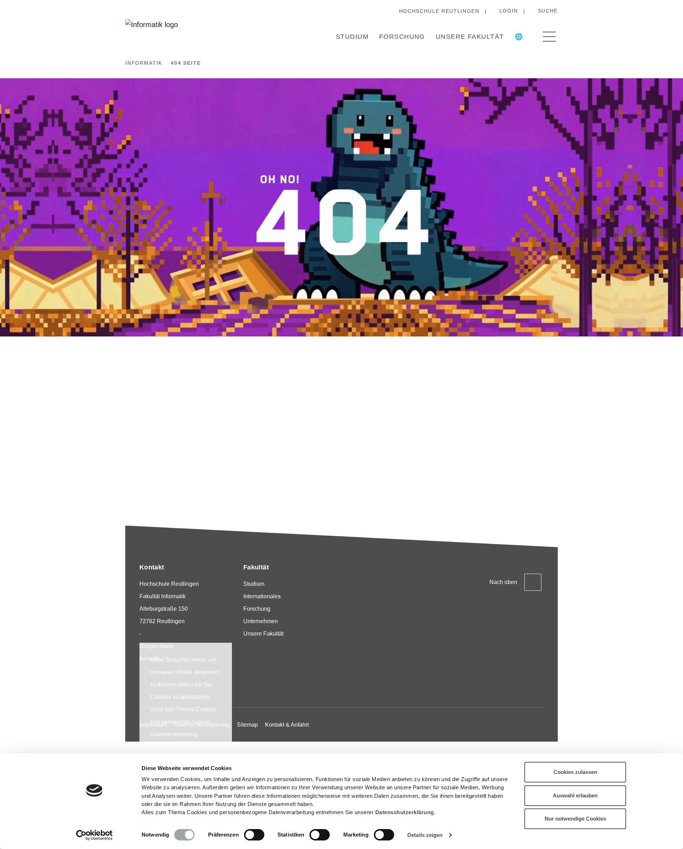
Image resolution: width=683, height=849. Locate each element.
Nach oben (503, 582)
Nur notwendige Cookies (575, 819)
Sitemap (247, 725)
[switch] (254, 834)
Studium (352, 36)
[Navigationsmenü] (549, 36)
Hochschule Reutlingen (439, 11)
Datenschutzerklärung (404, 812)
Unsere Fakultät (470, 36)
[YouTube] (516, 625)
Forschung (402, 36)
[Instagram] (451, 625)
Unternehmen (260, 621)
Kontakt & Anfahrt (287, 725)
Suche (548, 11)
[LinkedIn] (472, 625)
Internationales (262, 596)
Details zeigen (425, 835)
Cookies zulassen (575, 772)
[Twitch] (494, 625)
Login (508, 11)
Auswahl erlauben (575, 795)
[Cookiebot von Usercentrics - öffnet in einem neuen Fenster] (94, 835)
